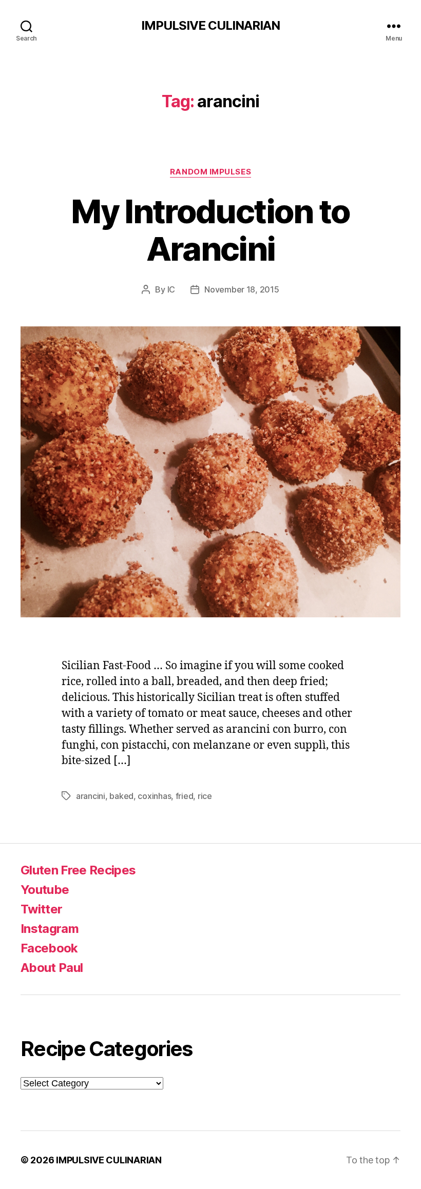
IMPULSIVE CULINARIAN (210, 26)
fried (185, 796)
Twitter (41, 909)
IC (171, 289)
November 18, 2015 (241, 289)
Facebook (49, 948)
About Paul (52, 967)
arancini (90, 796)
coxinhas (154, 796)
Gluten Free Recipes (78, 870)
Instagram (50, 928)
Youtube (45, 889)
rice (205, 796)
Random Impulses (210, 172)
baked (121, 796)
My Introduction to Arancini (210, 229)
